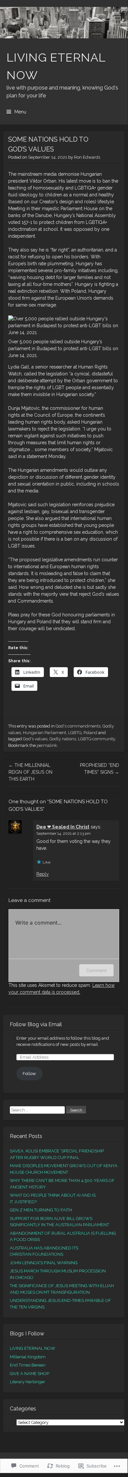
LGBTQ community (96, 738)
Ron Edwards (87, 157)
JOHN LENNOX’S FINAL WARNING (44, 1262)
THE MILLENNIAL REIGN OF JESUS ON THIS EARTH (30, 772)
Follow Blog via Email (36, 1024)
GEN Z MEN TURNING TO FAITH (41, 1210)
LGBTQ (75, 732)
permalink (47, 745)
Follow (29, 1073)
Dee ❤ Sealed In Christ (62, 826)
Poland (90, 732)
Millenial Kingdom (28, 1356)
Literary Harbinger (27, 1381)
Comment (96, 970)
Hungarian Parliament (44, 732)
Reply (42, 874)
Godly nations (62, 738)
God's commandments (78, 726)
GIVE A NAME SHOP (29, 1373)
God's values (35, 738)
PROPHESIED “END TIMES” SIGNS (99, 769)
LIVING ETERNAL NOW (32, 1348)
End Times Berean (28, 1365)
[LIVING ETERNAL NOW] (64, 22)
